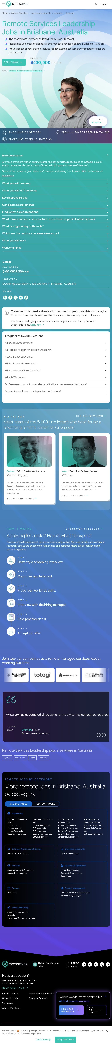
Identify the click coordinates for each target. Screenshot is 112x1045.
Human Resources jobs (70, 870)
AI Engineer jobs (39, 831)
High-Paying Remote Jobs (41, 993)
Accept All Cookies (65, 1039)
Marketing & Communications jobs (21, 918)
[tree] (56, 353)
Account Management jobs (18, 912)
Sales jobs (11, 915)
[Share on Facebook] (10, 297)
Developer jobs (64, 822)
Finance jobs (12, 892)
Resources (7, 1003)
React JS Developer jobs (93, 825)
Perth (32, 757)
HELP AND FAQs (13, 987)
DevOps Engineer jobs (67, 825)
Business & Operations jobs (71, 873)
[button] (55, 155)
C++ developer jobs (65, 819)
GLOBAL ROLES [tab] (18, 803)
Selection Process (38, 998)
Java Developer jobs (66, 834)
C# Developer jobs (40, 837)
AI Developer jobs (39, 828)
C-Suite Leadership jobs (70, 853)
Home (5, 13)
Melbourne (20, 757)
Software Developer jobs (93, 834)
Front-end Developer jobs (68, 828)
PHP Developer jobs (91, 819)
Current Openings (19, 13)
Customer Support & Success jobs (20, 870)
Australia (58, 13)
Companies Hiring (10, 998)
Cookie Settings (43, 1039)
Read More (8, 175)
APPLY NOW (11, 62)
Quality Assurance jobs (16, 834)
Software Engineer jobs (42, 825)
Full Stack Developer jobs (68, 831)
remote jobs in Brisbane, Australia (25, 70)
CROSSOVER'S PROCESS (83, 529)
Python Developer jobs (92, 822)
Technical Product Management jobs (75, 892)
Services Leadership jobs (17, 873)
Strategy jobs (66, 876)
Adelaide (44, 757)
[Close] (107, 1031)
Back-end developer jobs (42, 834)
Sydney (7, 757)
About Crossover (10, 993)
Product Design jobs (15, 831)
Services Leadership (41, 13)
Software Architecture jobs (17, 853)
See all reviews (90, 416)
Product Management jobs (71, 895)
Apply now (36, 324)
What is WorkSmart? (12, 1008)
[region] (56, 1035)
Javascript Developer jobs (68, 837)
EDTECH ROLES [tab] (46, 803)
